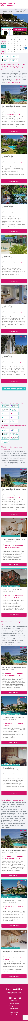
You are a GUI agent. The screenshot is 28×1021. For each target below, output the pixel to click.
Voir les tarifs (13, 131)
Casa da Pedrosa (7, 206)
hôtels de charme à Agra (13, 82)
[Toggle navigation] (27, 3)
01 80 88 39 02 (14, 998)
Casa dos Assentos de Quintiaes (13, 717)
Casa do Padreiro (8, 768)
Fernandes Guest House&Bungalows (14, 106)
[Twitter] (16, 1014)
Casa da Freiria (7, 356)
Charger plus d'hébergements (13, 388)
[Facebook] (14, 1014)
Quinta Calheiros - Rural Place (13, 590)
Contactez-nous (14, 1012)
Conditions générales (14, 1003)
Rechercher (20, 29)
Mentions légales (14, 1008)
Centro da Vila (7, 306)
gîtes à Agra (18, 79)
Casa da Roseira (7, 156)
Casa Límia (6, 256)
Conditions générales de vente (14, 1006)
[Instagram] (11, 1014)
